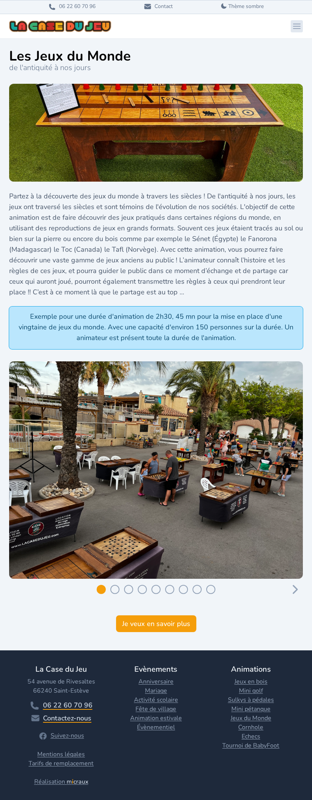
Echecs (251, 736)
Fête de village (155, 709)
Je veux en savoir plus (156, 623)
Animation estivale (156, 718)
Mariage (156, 691)
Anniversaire (156, 681)
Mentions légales (61, 754)
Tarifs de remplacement (61, 763)
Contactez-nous (67, 718)
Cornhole (250, 727)
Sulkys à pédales (251, 700)
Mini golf (251, 691)
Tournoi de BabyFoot (250, 745)
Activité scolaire (156, 700)
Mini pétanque (251, 709)
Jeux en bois (250, 681)
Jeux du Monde (251, 718)
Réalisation (61, 782)
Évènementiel (156, 727)
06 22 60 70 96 (67, 705)
